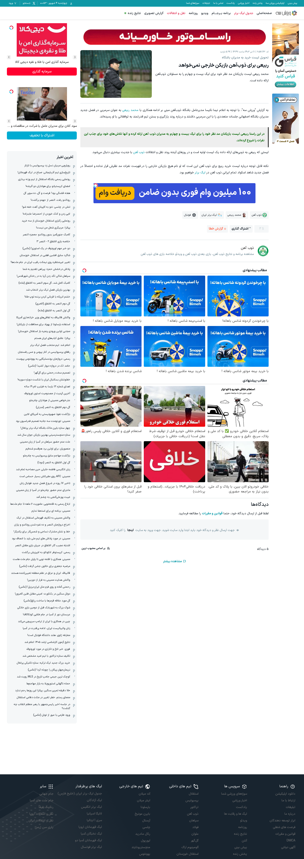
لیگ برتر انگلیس (91, 807)
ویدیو (204, 13)
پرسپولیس (192, 800)
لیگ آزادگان (94, 800)
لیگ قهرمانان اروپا (90, 827)
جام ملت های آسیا (41, 800)
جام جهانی (46, 793)
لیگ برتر (200, 172)
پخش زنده (257, 3)
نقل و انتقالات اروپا (41, 814)
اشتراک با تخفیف (42, 135)
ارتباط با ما (288, 800)
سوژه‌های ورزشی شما (234, 793)
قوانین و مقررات (212, 513)
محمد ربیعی (130, 110)
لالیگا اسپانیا (94, 813)
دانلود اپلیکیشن (285, 793)
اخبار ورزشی (243, 3)
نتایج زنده (134, 13)
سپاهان (194, 820)
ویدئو (243, 820)
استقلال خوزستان (187, 854)
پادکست (231, 3)
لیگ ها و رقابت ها (235, 814)
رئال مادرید (142, 834)
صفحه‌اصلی (264, 13)
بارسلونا (145, 807)
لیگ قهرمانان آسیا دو (88, 840)
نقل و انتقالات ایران (40, 820)
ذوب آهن (139, 152)
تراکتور (194, 807)
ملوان (195, 834)
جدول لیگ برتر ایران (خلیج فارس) (80, 793)
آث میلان (144, 793)
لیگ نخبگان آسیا (91, 833)
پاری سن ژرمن (44, 827)
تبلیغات (206, 3)
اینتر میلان (143, 800)
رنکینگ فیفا (46, 807)
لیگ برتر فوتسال (91, 847)
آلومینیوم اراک (190, 847)
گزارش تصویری (154, 13)
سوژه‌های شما (192, 3)
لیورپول (145, 840)
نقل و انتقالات (176, 13)
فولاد (195, 827)
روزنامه (193, 13)
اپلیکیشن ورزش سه (275, 3)
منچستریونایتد (141, 847)
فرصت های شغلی (284, 827)
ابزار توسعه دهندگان (282, 820)
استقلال (194, 793)
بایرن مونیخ (142, 814)
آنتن (244, 840)
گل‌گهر (195, 840)
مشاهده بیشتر (172, 561)
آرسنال (146, 820)
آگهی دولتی (288, 847)
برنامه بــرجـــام (221, 13)
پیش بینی (292, 3)
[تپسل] (95, 185)
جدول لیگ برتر (243, 13)
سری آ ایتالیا (94, 820)
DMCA (291, 840)
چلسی (146, 827)
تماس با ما (218, 3)
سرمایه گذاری (42, 71)
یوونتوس (144, 854)
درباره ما (289, 814)
